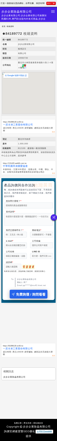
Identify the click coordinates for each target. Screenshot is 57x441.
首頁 (3, 26)
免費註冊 (18, 423)
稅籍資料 (10, 26)
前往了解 (51, 3)
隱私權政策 (38, 423)
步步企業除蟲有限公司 (14, 377)
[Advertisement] (28, 321)
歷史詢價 (27, 423)
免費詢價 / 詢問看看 (31, 294)
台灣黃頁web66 (44, 431)
